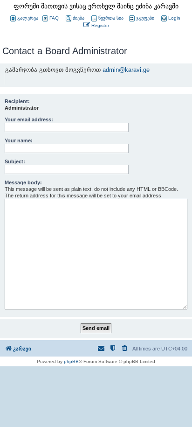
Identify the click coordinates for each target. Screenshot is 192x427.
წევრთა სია (110, 18)
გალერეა (27, 18)
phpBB (71, 361)
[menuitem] (170, 18)
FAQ (54, 18)
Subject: (15, 161)
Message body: (23, 182)
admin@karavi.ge (126, 69)
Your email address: (29, 119)
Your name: (19, 140)
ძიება (78, 18)
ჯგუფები (145, 18)
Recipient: (17, 101)
